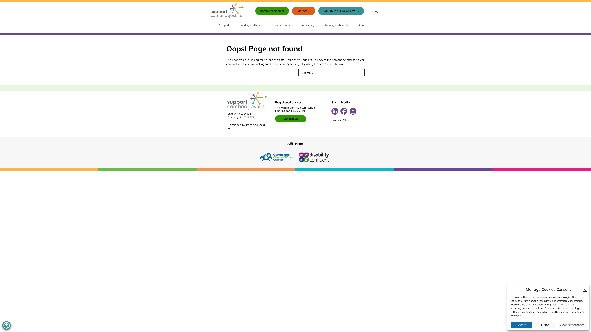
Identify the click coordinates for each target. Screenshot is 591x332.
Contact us (290, 119)
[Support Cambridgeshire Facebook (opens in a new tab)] (343, 111)
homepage (339, 60)
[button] (584, 289)
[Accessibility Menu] (6, 325)
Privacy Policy (340, 120)
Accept (521, 325)
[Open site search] (376, 11)
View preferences (572, 325)
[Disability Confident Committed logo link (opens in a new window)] (314, 157)
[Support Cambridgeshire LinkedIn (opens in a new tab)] (334, 111)
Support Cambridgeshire (227, 10)
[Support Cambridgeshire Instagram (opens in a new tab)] (353, 111)
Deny (545, 325)
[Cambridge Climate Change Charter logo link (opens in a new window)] (276, 157)
